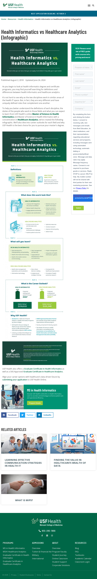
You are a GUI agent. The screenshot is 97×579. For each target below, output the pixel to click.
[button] (89, 5)
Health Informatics (25, 19)
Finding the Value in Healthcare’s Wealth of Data (70, 462)
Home (3, 19)
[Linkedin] (47, 536)
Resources (12, 19)
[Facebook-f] (42, 536)
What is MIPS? (24, 500)
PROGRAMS (8, 542)
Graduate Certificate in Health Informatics (43, 368)
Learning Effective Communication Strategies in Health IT (23, 462)
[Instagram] (52, 536)
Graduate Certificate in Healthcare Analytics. (43, 371)
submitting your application (14, 379)
